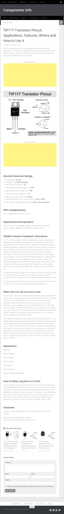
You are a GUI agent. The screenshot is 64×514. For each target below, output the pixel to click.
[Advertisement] (29, 75)
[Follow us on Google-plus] (53, 510)
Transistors (7, 22)
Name (7, 474)
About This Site (12, 2)
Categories (22, 2)
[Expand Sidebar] (61, 22)
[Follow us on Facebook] (50, 510)
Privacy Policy (33, 2)
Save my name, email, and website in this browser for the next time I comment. (30, 486)
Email (33, 474)
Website (7, 480)
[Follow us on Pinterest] (56, 510)
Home (4, 2)
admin (7, 45)
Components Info (17, 10)
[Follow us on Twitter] (59, 510)
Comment (8, 462)
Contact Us (42, 2)
